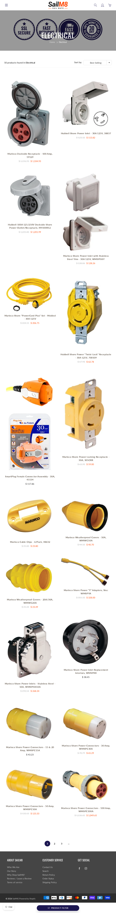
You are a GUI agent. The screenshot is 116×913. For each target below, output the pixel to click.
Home (52, 42)
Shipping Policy (49, 882)
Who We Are (13, 867)
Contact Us (47, 867)
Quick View (30, 112)
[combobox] (97, 62)
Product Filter (59, 908)
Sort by (77, 62)
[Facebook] (79, 868)
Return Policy (48, 875)
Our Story (11, 871)
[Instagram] (85, 868)
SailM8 (15, 899)
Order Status (48, 878)
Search (45, 871)
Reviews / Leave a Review (19, 878)
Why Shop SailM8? (16, 875)
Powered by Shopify (27, 899)
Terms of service (14, 882)
